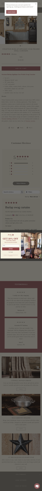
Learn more (11, 12)
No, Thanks (11, 252)
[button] (37, 486)
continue (11, 249)
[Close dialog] (40, 234)
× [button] (35, 4)
